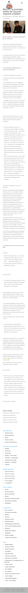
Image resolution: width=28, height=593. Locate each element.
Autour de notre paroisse (11, 442)
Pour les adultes (9, 480)
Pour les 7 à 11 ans (9, 473)
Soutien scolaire (9, 564)
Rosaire (7, 496)
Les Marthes (8, 551)
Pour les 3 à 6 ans (9, 471)
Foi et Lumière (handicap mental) (13, 526)
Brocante (7, 517)
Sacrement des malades (11, 460)
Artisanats (7, 528)
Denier (6, 437)
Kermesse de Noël (9, 519)
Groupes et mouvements (11, 537)
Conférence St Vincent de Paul (12, 573)
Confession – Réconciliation (11, 457)
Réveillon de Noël (9, 521)
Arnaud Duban (8, 16)
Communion (8, 450)
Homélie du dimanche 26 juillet (10, 422)
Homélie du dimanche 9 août (9, 417)
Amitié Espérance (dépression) (12, 523)
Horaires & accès (9, 433)
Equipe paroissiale (9, 435)
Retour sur (21, 16)
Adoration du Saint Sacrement (12, 498)
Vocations (7, 464)
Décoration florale (9, 553)
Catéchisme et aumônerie (11, 558)
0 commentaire (6, 18)
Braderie (7, 514)
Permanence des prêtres (11, 500)
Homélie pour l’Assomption (9, 415)
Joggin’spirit (8, 533)
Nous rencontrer (9, 510)
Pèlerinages (8, 503)
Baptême (7, 448)
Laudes (7, 489)
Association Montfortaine (11, 578)
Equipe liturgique (9, 544)
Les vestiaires (8, 571)
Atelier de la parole (9, 549)
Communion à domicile (10, 555)
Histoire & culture (9, 439)
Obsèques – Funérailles (10, 462)
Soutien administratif (10, 566)
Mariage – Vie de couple (11, 455)
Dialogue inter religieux (10, 530)
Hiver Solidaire (8, 569)
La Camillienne (8, 483)
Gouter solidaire (9, 576)
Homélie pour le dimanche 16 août (11, 413)
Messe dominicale (9, 491)
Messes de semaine (9, 494)
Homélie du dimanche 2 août (9, 419)
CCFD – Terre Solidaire (10, 580)
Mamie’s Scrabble (9, 535)
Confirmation (8, 453)
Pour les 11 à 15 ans (10, 476)
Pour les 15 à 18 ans (10, 478)
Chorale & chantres (9, 546)
